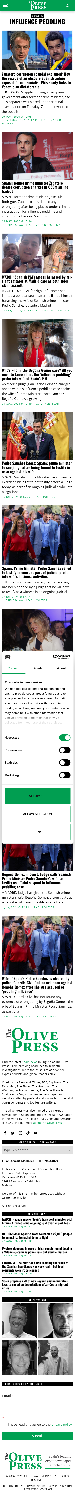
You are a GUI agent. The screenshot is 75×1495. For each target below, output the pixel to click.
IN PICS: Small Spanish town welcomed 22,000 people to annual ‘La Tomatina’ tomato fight (37, 1235)
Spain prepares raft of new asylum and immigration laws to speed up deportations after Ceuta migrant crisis (35, 1284)
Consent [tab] (14, 668)
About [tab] (61, 668)
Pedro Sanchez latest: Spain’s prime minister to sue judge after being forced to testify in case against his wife (37, 467)
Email (8, 1396)
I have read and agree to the (40, 1424)
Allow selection (37, 814)
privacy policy (61, 1424)
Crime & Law (14, 225)
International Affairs (21, 120)
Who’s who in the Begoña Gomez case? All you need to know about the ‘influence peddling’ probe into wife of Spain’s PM (37, 374)
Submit (37, 1435)
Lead (44, 120)
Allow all (37, 796)
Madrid (55, 120)
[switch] (64, 750)
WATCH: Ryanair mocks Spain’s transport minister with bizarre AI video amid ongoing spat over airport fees (37, 1221)
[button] (69, 1150)
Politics (8, 123)
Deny (37, 832)
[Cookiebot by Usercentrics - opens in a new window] (53, 657)
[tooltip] (5, 1133)
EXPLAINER (42, 403)
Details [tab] (37, 668)
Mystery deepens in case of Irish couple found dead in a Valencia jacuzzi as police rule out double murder (37, 1250)
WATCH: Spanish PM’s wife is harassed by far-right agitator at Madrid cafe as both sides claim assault (37, 281)
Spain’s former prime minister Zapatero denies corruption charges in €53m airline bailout (35, 187)
